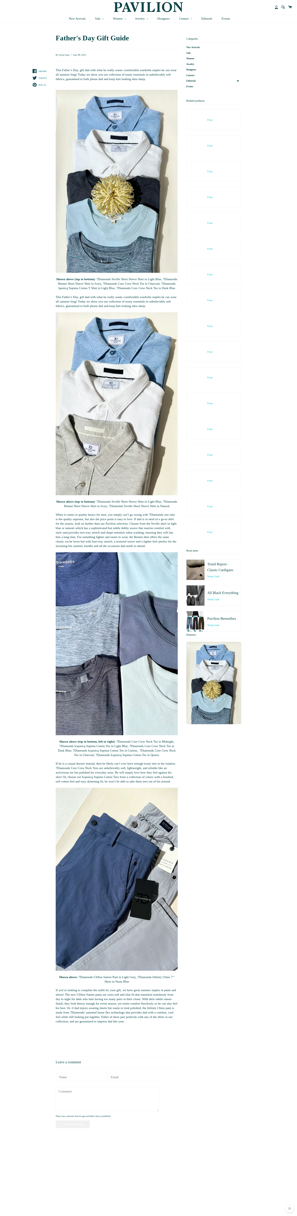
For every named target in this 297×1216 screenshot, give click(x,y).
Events (226, 18)
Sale (98, 18)
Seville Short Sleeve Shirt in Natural (146, 506)
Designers (163, 18)
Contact (184, 18)
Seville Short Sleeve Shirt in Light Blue (136, 501)
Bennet (138, 537)
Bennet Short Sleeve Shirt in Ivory (85, 506)
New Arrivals (77, 18)
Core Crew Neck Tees (84, 768)
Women (118, 18)
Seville (155, 523)
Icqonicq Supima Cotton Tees (100, 777)
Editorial (206, 18)
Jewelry (140, 18)
